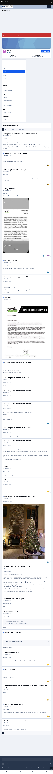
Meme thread (9, 480)
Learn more (2, 2)
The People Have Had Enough (15, 170)
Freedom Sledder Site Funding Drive (12, 35)
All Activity (6, 61)
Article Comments (8, 90)
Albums (6, 102)
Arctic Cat (6, 364)
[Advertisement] (26, 22)
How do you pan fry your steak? (16, 277)
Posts (5, 71)
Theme (4, 767)
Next (13, 129)
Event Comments (8, 81)
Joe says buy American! (13, 632)
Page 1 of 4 (21, 129)
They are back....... (11, 189)
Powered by (44, 767)
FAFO (6, 467)
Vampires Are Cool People (14, 599)
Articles (5, 88)
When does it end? (11, 612)
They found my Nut (11, 653)
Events (5, 78)
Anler (18, 641)
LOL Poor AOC (9, 669)
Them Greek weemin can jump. (16, 153)
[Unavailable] (16, 225)
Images (5, 97)
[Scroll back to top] (51, 768)
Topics (5, 68)
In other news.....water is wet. (15, 721)
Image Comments (8, 100)
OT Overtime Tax (10, 260)
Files (5, 119)
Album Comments (8, 105)
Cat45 (19, 621)
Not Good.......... (10, 297)
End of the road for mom (13, 704)
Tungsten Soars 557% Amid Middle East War (20, 134)
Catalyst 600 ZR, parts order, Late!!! (17, 566)
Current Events (7, 135)
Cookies (9, 767)
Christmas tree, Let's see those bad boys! (19, 496)
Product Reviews (8, 112)
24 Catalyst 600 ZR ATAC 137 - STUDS (17, 362)
